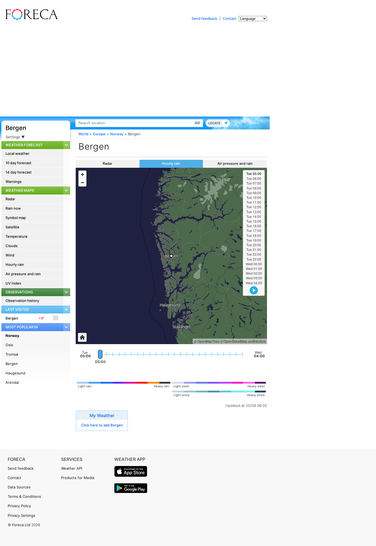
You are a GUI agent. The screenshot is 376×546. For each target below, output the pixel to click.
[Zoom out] (82, 182)
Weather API (71, 468)
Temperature (17, 236)
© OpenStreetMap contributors (243, 341)
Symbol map (16, 217)
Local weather (17, 153)
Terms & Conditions (24, 496)
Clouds (12, 246)
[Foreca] (30, 19)
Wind (10, 255)
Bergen (16, 127)
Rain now (13, 208)
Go (197, 123)
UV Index (13, 283)
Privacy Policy (19, 506)
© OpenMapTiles (206, 341)
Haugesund (15, 373)
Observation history (22, 300)
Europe (99, 134)
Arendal (12, 382)
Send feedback (204, 18)
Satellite (12, 227)
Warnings (13, 181)
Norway (12, 335)
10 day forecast (18, 163)
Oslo (9, 345)
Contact (229, 18)
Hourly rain (15, 264)
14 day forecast (19, 172)
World (83, 134)
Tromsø (12, 354)
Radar (10, 199)
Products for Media (77, 477)
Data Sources (19, 487)
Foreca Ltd (21, 525)
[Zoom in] (82, 175)
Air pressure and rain (23, 274)
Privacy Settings (21, 515)
